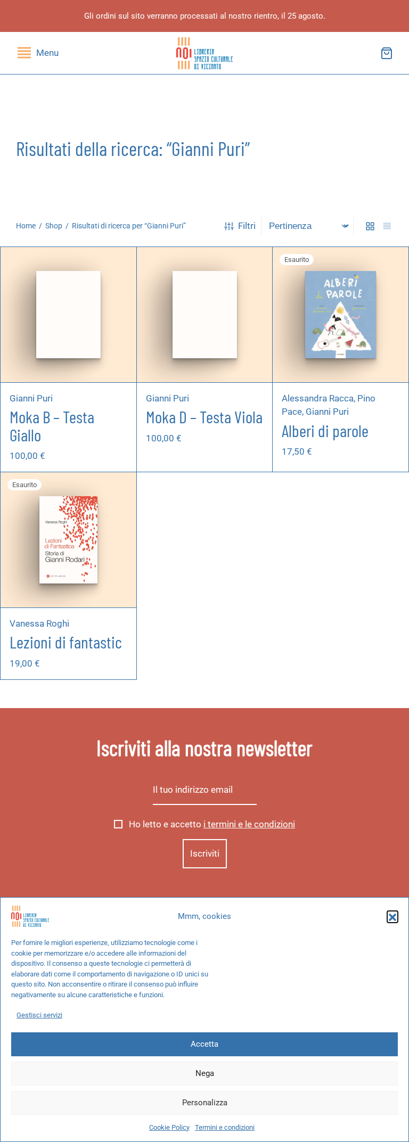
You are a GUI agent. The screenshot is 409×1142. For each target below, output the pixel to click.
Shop (53, 225)
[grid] (370, 226)
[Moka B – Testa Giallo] (68, 314)
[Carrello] (386, 53)
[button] (392, 916)
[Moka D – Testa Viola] (204, 314)
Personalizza (204, 1102)
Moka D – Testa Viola (204, 416)
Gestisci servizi (39, 1015)
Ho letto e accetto (211, 824)
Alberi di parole (325, 430)
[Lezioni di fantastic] (68, 540)
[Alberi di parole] (340, 314)
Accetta (204, 1044)
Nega (204, 1073)
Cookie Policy (169, 1127)
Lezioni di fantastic (66, 641)
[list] (387, 226)
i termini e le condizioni (249, 824)
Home (26, 225)
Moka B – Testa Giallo (52, 425)
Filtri (247, 225)
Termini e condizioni (225, 1127)
